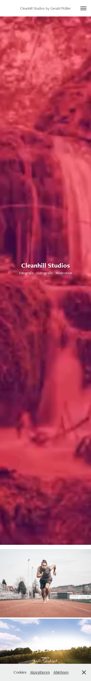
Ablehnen (61, 672)
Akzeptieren (40, 672)
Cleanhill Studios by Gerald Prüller (45, 8)
